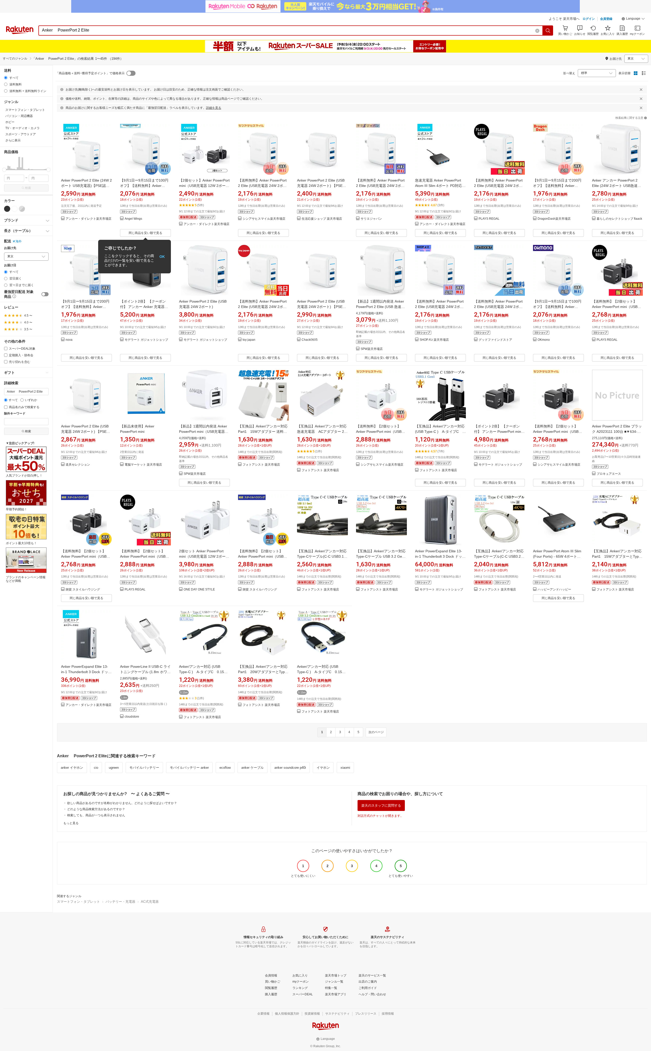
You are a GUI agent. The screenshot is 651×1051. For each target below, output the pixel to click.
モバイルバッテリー (144, 767)
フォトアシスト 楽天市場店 (261, 464)
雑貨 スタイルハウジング (83, 589)
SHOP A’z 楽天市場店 (434, 340)
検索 (28, 188)
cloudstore (132, 716)
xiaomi (345, 767)
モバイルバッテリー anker (189, 767)
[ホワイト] (14, 209)
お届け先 (10, 248)
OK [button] (162, 257)
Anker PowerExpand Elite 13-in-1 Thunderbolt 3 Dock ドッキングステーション (440, 556)
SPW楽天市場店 (372, 349)
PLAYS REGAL (489, 218)
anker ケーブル (252, 767)
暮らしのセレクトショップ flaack (619, 218)
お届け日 (10, 265)
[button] (633, 19)
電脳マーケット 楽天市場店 (143, 464)
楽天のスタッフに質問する (381, 805)
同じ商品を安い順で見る (145, 233)
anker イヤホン (72, 767)
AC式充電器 (150, 902)
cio (96, 767)
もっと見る (71, 823)
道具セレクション (78, 464)
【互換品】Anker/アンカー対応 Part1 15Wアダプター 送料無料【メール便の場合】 (263, 431)
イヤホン (323, 767)
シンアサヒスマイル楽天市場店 (264, 218)
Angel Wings (133, 218)
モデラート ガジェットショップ (146, 340)
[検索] (548, 30)
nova (69, 340)
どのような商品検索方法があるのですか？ (96, 809)
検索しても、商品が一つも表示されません (96, 815)
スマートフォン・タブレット (78, 902)
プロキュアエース (609, 474)
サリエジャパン (371, 218)
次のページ (376, 732)
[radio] (5, 77)
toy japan (249, 340)
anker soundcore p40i (290, 767)
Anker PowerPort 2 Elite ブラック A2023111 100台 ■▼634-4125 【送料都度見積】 (617, 431)
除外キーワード (14, 413)
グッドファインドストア (495, 340)
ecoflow (225, 767)
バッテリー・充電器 (120, 902)
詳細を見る (213, 108)
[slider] (4, 170)
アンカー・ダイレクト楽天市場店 (88, 218)
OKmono (544, 340)
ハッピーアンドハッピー (554, 589)
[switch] (45, 294)
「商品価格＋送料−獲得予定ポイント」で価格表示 (90, 73)
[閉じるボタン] (641, 89)
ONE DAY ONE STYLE (199, 589)
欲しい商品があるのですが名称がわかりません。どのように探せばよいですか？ (122, 803)
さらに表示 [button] (13, 140)
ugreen (114, 767)
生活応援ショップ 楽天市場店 (322, 218)
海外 (19, 241)
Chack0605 (310, 340)
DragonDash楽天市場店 (554, 218)
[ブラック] (7, 209)
